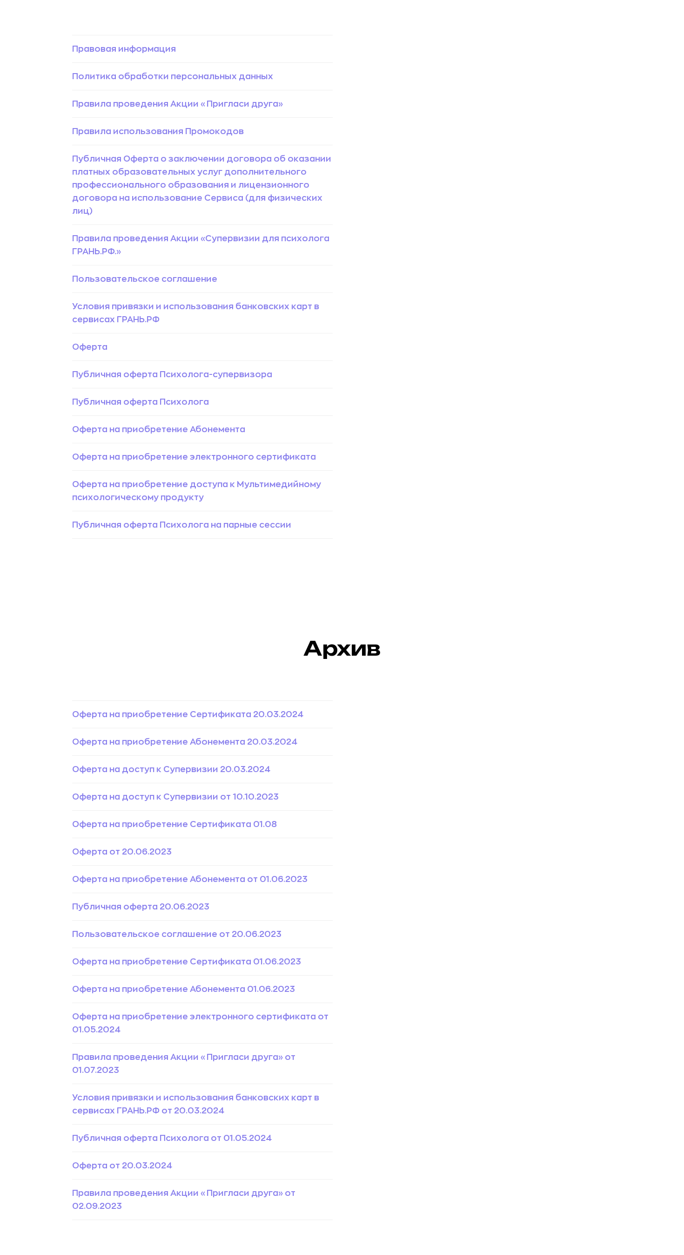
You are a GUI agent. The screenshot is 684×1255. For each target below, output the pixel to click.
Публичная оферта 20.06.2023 (140, 906)
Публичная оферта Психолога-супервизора (172, 374)
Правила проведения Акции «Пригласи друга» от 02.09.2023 (183, 1199)
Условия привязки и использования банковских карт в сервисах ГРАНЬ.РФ (195, 313)
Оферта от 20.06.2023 (122, 852)
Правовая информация (124, 49)
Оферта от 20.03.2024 (122, 1165)
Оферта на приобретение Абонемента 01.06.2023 (183, 989)
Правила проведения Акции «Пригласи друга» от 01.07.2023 (183, 1063)
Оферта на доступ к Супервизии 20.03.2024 (171, 769)
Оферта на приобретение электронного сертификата (194, 457)
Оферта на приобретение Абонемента (158, 429)
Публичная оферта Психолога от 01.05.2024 (172, 1138)
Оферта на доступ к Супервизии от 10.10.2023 (175, 797)
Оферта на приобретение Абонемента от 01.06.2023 (190, 879)
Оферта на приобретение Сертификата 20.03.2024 (187, 714)
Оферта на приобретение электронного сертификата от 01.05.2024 (200, 1023)
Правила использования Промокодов (158, 131)
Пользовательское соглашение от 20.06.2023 (177, 934)
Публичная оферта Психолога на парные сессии (181, 525)
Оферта (89, 347)
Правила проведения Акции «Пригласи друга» (177, 104)
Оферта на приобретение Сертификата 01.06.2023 (186, 961)
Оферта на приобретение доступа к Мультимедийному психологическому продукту (196, 491)
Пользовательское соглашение (144, 279)
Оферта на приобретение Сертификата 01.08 (174, 824)
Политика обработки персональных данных (172, 76)
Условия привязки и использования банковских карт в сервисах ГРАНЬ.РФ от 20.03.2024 (195, 1104)
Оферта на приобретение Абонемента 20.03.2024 (184, 742)
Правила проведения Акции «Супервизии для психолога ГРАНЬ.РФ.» (200, 245)
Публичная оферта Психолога (140, 402)
